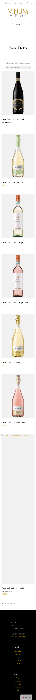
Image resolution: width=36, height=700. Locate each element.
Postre (18, 690)
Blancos (18, 684)
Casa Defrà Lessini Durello (14, 183)
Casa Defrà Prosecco (11, 363)
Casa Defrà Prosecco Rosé (13, 423)
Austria (18, 654)
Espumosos (18, 687)
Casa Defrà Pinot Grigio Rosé (15, 303)
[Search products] (26, 3)
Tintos (18, 678)
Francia (18, 660)
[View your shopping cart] (34, 3)
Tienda (7, 3)
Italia (18, 663)
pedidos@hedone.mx (18, 637)
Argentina (18, 651)
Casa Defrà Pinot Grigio (12, 243)
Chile (18, 657)
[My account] (30, 3)
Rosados (18, 681)
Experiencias (18, 3)
